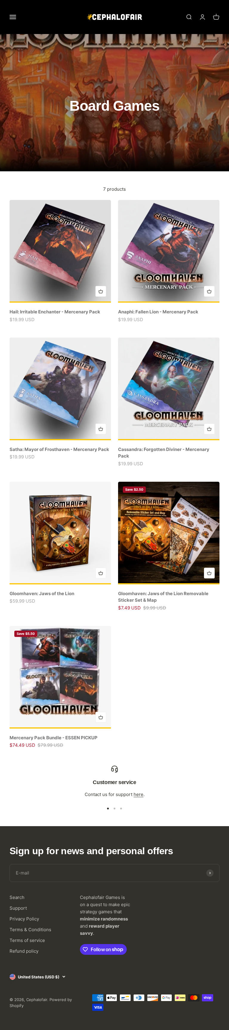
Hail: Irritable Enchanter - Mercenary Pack (55, 312)
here (138, 794)
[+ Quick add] (100, 291)
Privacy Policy (24, 919)
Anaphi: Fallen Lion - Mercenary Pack (158, 312)
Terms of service (27, 940)
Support (18, 908)
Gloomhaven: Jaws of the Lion (42, 593)
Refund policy (24, 951)
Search (17, 897)
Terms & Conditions (30, 929)
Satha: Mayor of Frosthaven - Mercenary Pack (59, 449)
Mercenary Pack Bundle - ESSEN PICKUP (54, 737)
